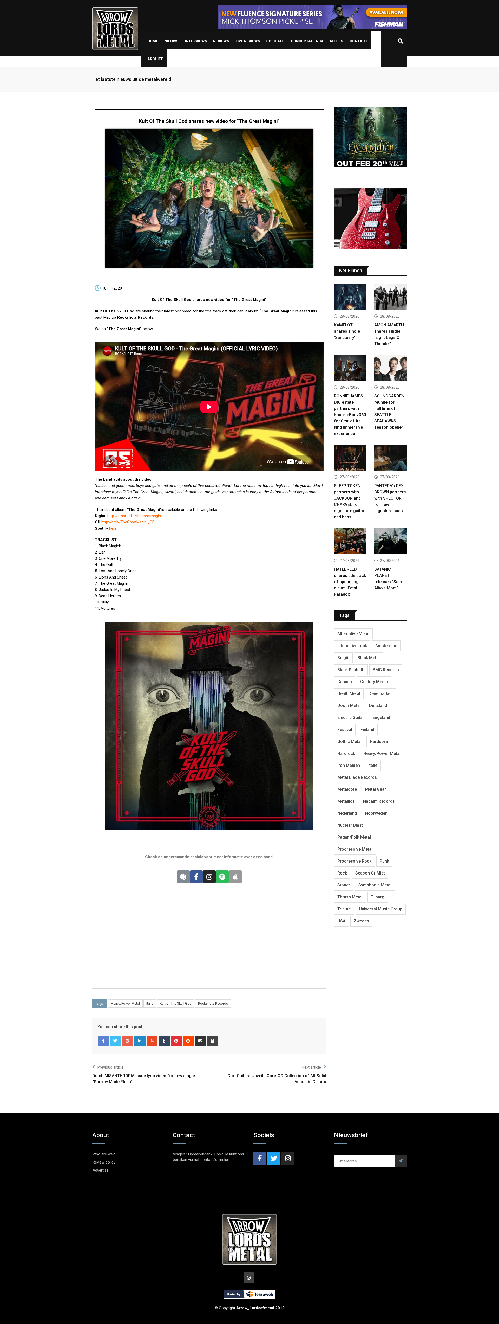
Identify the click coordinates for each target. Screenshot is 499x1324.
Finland (367, 729)
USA (341, 920)
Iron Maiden (348, 765)
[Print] (212, 1041)
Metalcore (347, 789)
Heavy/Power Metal (125, 1003)
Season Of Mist (370, 873)
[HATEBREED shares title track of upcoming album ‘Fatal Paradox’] (350, 541)
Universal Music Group (380, 909)
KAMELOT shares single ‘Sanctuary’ (347, 331)
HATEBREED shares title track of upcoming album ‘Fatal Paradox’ (350, 582)
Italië (149, 1003)
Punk (384, 861)
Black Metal (369, 657)
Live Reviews (247, 41)
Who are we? (104, 1154)
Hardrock (346, 753)
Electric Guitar (350, 717)
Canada (344, 681)
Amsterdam (386, 645)
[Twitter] (115, 1041)
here (113, 528)
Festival (344, 729)
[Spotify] (222, 876)
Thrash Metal (350, 897)
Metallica (346, 801)
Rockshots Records (213, 1003)
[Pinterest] (176, 1041)
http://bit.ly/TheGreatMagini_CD (128, 522)
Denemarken (381, 693)
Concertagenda (307, 41)
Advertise (101, 1170)
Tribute (344, 909)
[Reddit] (188, 1041)
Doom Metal (349, 705)
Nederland (347, 813)
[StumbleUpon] (152, 1041)
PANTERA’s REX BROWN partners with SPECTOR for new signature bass (390, 498)
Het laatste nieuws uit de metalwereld (131, 79)
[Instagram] (209, 876)
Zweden (361, 920)
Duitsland (378, 705)
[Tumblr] (164, 1041)
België (343, 657)
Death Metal (348, 693)
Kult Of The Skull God (176, 1003)
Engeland (381, 717)
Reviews (221, 41)
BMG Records (386, 669)
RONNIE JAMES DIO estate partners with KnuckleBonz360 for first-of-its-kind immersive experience (350, 415)
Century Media (374, 681)
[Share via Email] (200, 1041)
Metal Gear (375, 789)
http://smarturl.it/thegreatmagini (134, 515)
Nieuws (171, 41)
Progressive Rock (354, 861)
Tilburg (377, 897)
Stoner (343, 885)
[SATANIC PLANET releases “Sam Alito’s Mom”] (390, 541)
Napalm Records (379, 801)
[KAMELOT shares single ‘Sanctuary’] (350, 297)
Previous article (110, 1067)
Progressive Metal (354, 849)
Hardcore (379, 741)
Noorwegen (376, 813)
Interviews (196, 41)
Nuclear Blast (350, 825)
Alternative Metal (353, 633)
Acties (336, 41)
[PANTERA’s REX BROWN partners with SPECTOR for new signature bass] (390, 458)
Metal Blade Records (357, 777)
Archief (155, 59)
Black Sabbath (350, 669)
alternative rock (352, 645)
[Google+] (127, 1041)
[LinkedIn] (140, 1041)
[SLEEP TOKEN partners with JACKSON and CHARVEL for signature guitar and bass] (350, 458)
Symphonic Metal (374, 885)
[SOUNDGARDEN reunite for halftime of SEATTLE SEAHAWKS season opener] (390, 368)
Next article (311, 1067)
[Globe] (183, 876)
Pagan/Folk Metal (354, 837)
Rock (342, 873)
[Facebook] (196, 876)
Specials (275, 41)
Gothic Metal (349, 741)
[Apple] (235, 876)
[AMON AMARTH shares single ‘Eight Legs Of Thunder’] (390, 297)
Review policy (104, 1162)
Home (152, 41)
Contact (358, 41)
